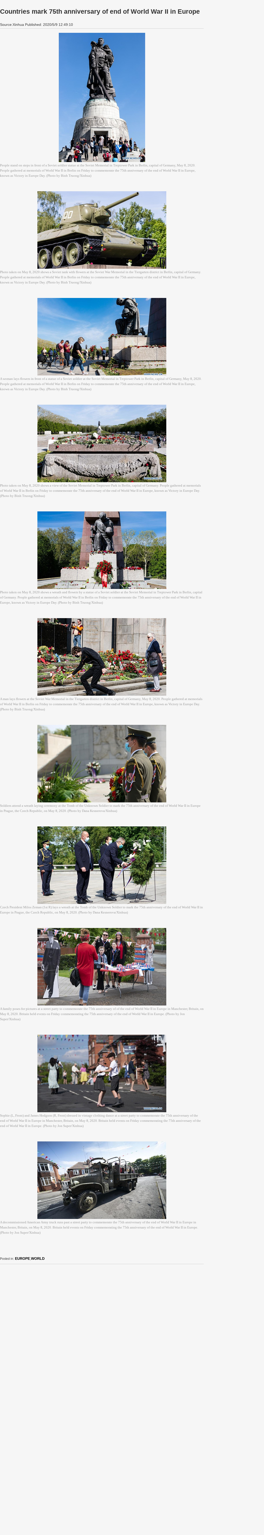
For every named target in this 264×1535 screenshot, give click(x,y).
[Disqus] (102, 1333)
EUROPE (22, 1258)
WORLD (38, 1258)
